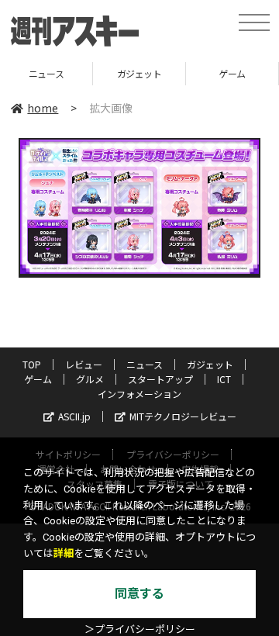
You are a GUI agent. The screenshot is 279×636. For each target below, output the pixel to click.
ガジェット (111, 73)
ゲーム (205, 73)
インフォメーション (139, 393)
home (42, 108)
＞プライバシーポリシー (139, 629)
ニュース (144, 364)
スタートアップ (160, 378)
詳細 (63, 553)
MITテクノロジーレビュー (182, 416)
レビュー (83, 364)
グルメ (90, 378)
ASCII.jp (74, 416)
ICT (224, 378)
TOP (31, 364)
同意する (139, 593)
